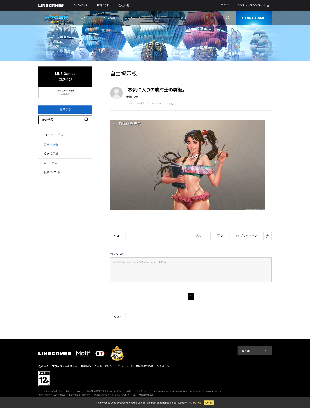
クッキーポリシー (104, 366)
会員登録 (65, 94)
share (267, 236)
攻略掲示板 (51, 153)
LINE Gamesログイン (65, 77)
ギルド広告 (51, 163)
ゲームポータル (81, 5)
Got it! (208, 402)
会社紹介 (43, 366)
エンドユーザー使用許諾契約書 (135, 366)
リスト (118, 236)
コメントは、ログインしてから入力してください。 (140, 261)
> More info (194, 402)
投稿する (65, 109)
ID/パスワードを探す (65, 90)
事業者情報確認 (146, 394)
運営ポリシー (164, 366)
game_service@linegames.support (206, 391)
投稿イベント (52, 172)
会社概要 (123, 5)
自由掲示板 (51, 144)
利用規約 (86, 366)
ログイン (226, 5)
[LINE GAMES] (57, 353)
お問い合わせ (104, 5)
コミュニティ (54, 135)
